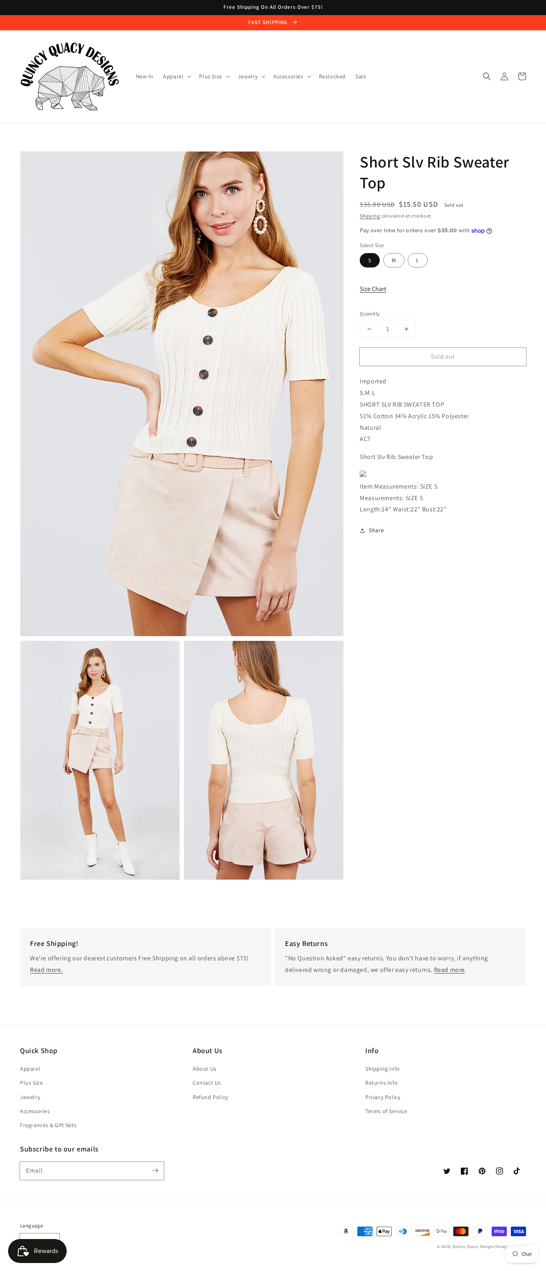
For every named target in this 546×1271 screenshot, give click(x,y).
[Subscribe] (155, 1170)
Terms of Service (386, 1111)
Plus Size (31, 1082)
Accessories (35, 1111)
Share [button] (376, 530)
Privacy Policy (382, 1097)
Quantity (370, 313)
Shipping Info (382, 1068)
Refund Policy (210, 1097)
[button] (487, 76)
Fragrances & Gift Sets (48, 1125)
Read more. (46, 970)
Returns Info (381, 1082)
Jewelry (30, 1097)
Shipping (370, 216)
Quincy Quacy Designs (473, 1246)
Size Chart (373, 289)
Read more (449, 970)
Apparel (30, 1068)
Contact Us (207, 1082)
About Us (205, 1068)
